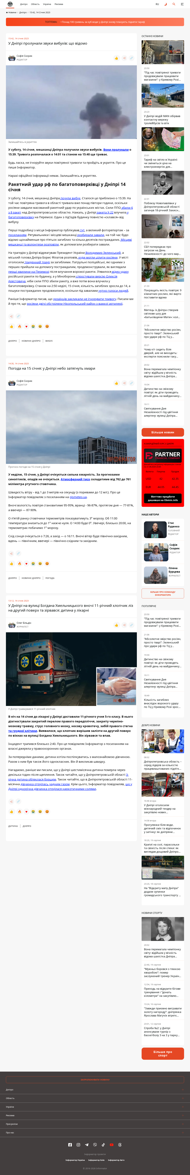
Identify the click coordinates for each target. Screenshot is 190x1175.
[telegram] (86, 1145)
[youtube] (111, 1145)
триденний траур (37, 262)
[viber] (95, 1145)
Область (35, 4)
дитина (13, 826)
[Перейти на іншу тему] (165, 4)
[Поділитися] (124, 58)
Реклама (59, 4)
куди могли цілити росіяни (98, 257)
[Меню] (182, 4)
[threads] (120, 1145)
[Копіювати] (131, 58)
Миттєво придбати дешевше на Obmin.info (163, 498)
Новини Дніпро (31, 340)
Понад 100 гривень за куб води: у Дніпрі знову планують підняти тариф (103, 22)
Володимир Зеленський (103, 253)
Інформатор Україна (75, 1160)
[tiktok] (103, 1145)
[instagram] (78, 1145)
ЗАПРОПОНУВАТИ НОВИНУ (95, 1079)
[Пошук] (174, 4)
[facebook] (70, 1145)
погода (49, 578)
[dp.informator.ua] (10, 4)
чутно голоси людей (113, 291)
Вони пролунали (116, 150)
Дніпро (23, 4)
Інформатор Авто (116, 1160)
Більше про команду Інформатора (162, 593)
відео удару (120, 272)
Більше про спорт (162, 1053)
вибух (49, 340)
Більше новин (162, 432)
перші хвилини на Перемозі (28, 272)
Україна (47, 4)
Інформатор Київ (96, 1160)
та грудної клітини (22, 731)
